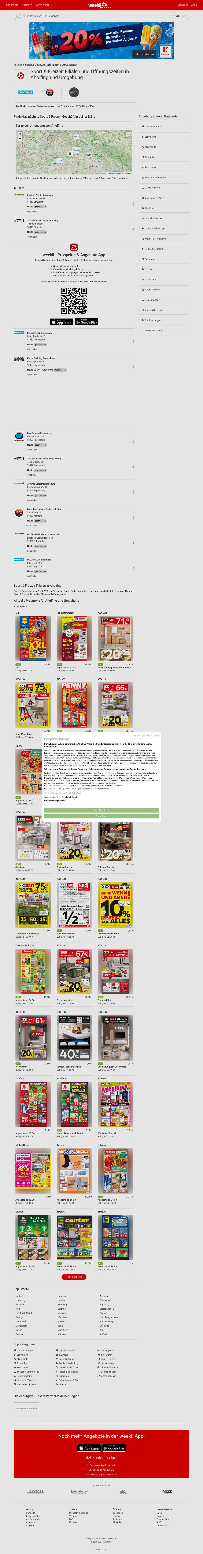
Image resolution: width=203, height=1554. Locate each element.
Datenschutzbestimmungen (146, 735)
